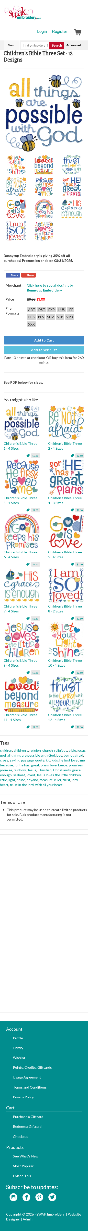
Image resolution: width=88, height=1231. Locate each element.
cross (4, 760)
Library (18, 1048)
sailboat (19, 775)
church (47, 750)
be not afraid (73, 755)
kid (48, 760)
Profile (18, 1038)
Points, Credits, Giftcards (32, 1067)
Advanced (73, 45)
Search (57, 45)
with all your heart (49, 785)
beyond (32, 780)
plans (45, 765)
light (12, 780)
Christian (45, 770)
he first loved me (72, 760)
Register (59, 31)
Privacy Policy (23, 1097)
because (6, 765)
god (3, 755)
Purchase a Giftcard (28, 1117)
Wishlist (19, 1057)
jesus (81, 750)
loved (31, 775)
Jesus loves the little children (58, 775)
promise (6, 770)
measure (46, 780)
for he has (22, 765)
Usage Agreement (27, 1077)
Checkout (20, 1136)
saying (15, 760)
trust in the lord (22, 785)
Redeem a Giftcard (27, 1126)
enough (6, 775)
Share (14, 275)
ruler (57, 780)
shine (21, 780)
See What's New (25, 1156)
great (35, 765)
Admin (28, 1219)
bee (59, 755)
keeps (62, 765)
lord (75, 780)
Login (42, 31)
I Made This (22, 1176)
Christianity (62, 770)
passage (27, 760)
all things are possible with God (31, 755)
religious (60, 750)
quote (39, 760)
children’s (21, 750)
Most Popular (23, 1166)
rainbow (20, 770)
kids (55, 760)
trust (66, 780)
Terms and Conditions (30, 1087)
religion (35, 750)
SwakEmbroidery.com (40, 15)
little (3, 780)
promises (76, 765)
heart (4, 785)
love (53, 765)
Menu (11, 45)
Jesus (31, 770)
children (6, 750)
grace (76, 770)
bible (72, 750)
